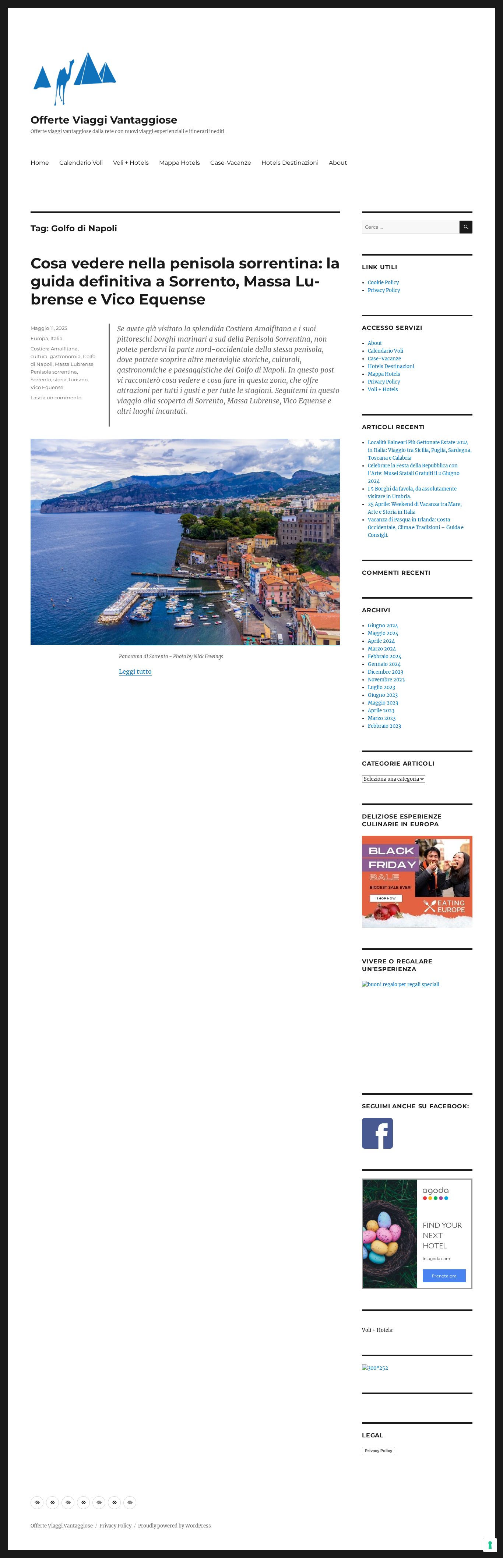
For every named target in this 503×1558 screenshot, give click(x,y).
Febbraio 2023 (384, 726)
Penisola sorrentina (54, 372)
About (338, 162)
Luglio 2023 (381, 687)
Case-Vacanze (230, 162)
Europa (39, 338)
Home (40, 162)
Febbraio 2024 (384, 656)
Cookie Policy (383, 282)
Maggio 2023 (383, 703)
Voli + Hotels (131, 162)
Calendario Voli (81, 162)
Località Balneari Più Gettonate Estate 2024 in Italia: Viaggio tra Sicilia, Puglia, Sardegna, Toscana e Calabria (420, 450)
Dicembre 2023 (385, 672)
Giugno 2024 (383, 626)
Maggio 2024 (383, 633)
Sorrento (41, 379)
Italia (56, 338)
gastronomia (65, 356)
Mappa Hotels (179, 162)
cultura (39, 356)
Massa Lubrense (74, 364)
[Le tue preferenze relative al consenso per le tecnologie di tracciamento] (490, 1545)
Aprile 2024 (381, 641)
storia (60, 379)
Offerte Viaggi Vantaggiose (104, 120)
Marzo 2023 (381, 718)
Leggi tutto (135, 671)
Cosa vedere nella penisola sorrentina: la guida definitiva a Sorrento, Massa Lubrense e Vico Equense (185, 281)
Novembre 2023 (386, 680)
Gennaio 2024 (384, 664)
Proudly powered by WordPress (174, 1526)
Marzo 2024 (382, 649)
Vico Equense (47, 387)
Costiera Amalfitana (54, 349)
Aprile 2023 (381, 710)
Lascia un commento (56, 397)
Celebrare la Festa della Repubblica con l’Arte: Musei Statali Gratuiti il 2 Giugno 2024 (414, 473)
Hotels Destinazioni (290, 162)
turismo (78, 379)
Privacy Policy (384, 290)
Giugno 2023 (383, 695)
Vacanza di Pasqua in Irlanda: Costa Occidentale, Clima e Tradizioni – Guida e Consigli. (416, 527)
